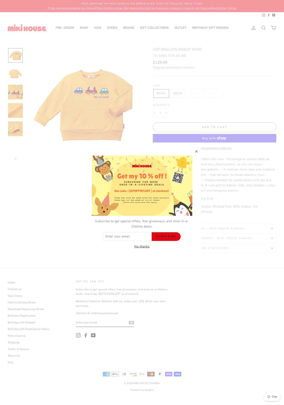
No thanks (142, 246)
